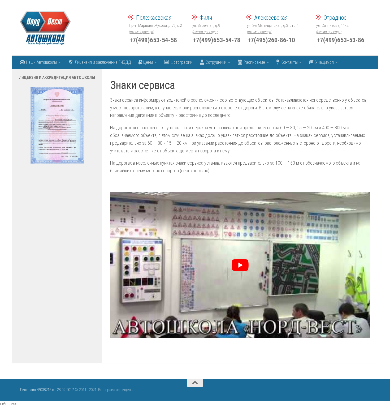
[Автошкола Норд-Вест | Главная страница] (45, 28)
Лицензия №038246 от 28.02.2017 (47, 389)
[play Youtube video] (240, 265)
